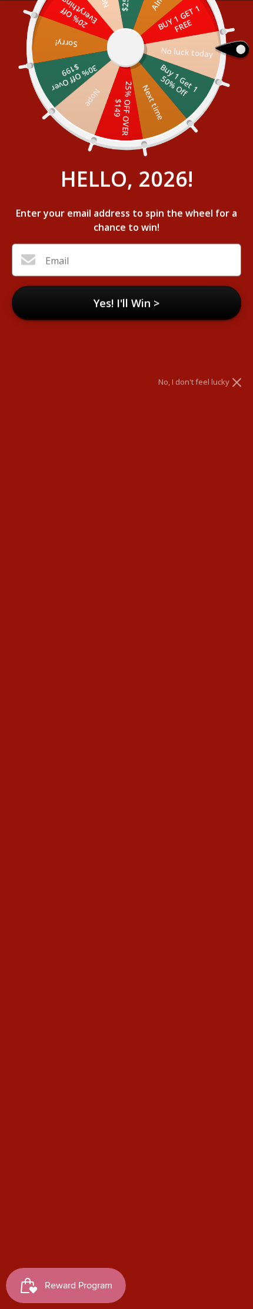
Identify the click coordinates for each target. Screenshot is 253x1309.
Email (57, 260)
